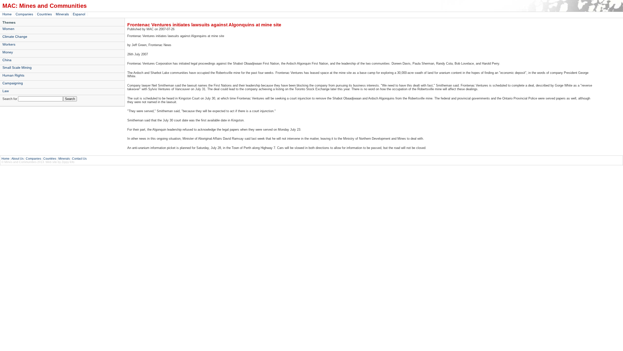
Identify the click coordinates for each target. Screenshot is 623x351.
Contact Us (79, 158)
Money (7, 52)
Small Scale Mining (17, 67)
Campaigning (12, 83)
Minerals (62, 14)
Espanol (79, 14)
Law (5, 91)
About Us (17, 158)
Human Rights (13, 75)
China (6, 60)
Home (7, 14)
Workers (8, 44)
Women (8, 29)
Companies (24, 14)
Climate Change (14, 37)
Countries (44, 14)
